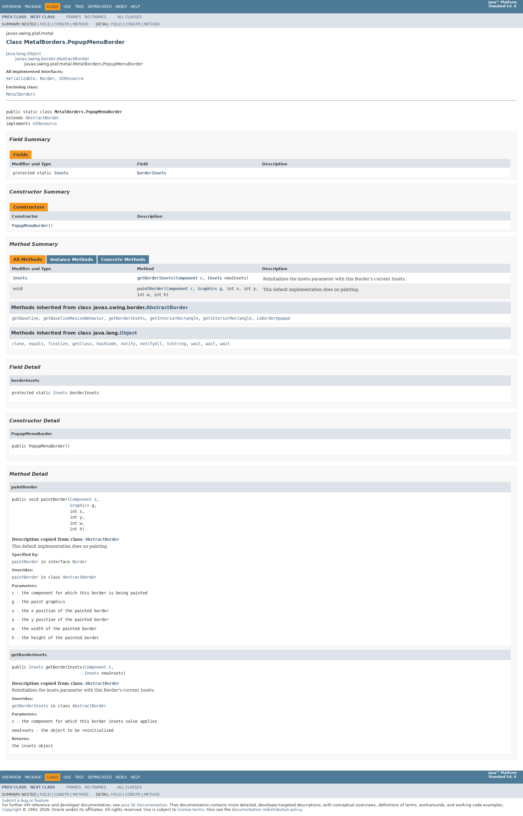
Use (67, 7)
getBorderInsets (155, 278)
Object (128, 333)
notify (128, 343)
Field (45, 24)
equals (36, 343)
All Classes (129, 17)
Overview (11, 7)
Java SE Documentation (144, 805)
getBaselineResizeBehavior (73, 318)
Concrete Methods (123, 259)
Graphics (207, 288)
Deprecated (100, 7)
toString (176, 343)
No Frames (95, 17)
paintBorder (150, 288)
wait (196, 343)
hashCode (106, 343)
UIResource (71, 78)
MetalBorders (20, 94)
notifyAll (151, 343)
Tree (79, 7)
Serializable (20, 78)
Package (33, 7)
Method (80, 24)
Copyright (11, 809)
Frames (73, 17)
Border (47, 78)
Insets (61, 172)
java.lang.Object (23, 53)
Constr (61, 24)
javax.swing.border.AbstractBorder (52, 58)
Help (135, 7)
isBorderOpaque (273, 318)
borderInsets (151, 172)
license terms (190, 809)
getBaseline (25, 318)
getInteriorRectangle (174, 318)
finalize (57, 343)
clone (18, 343)
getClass (82, 343)
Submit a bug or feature (25, 800)
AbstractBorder (42, 117)
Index (121, 7)
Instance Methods (71, 259)
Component (187, 278)
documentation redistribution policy (266, 809)
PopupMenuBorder (30, 225)
